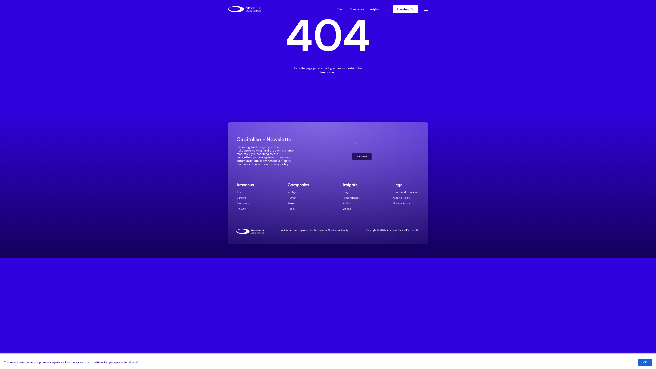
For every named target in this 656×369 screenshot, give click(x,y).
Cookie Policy (401, 197)
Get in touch (243, 203)
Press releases (351, 197)
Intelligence (295, 192)
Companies (357, 9)
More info (134, 362)
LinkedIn (241, 208)
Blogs (346, 192)
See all (292, 208)
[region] (328, 361)
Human (292, 197)
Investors (403, 9)
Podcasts (348, 203)
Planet (291, 203)
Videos (347, 208)
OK (645, 362)
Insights (374, 9)
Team (340, 9)
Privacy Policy (401, 203)
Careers (241, 197)
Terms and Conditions (406, 192)
